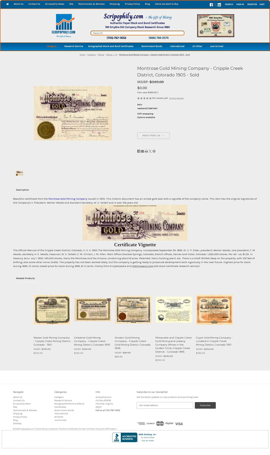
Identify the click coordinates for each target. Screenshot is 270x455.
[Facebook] (211, 4)
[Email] (142, 151)
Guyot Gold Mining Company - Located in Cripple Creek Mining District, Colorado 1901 (214, 341)
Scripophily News (54, 4)
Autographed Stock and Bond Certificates (110, 46)
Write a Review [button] (176, 98)
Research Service (73, 46)
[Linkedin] (219, 4)
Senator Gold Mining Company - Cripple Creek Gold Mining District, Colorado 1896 (133, 343)
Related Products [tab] (25, 278)
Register (252, 4)
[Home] (7, 4)
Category (51, 46)
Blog (147, 4)
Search (229, 4)
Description (22, 189)
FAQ (71, 4)
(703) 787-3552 (116, 37)
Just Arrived (216, 46)
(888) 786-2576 (159, 37)
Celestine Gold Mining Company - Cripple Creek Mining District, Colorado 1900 (92, 341)
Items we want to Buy (166, 4)
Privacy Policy (132, 4)
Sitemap (17, 423)
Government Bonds (151, 46)
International (177, 46)
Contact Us (34, 4)
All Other (197, 46)
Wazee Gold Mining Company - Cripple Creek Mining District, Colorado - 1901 (52, 341)
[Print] (146, 151)
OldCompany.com (142, 266)
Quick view (52, 307)
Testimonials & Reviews (91, 4)
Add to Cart (52, 312)
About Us (18, 4)
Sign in (240, 4)
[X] (215, 4)
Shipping (115, 4)
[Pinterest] (154, 151)
